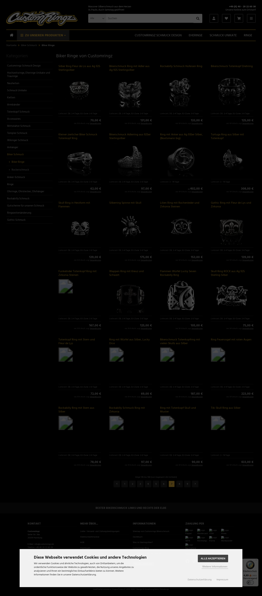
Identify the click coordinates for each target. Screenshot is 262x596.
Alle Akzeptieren (213, 558)
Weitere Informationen (214, 566)
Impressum (222, 579)
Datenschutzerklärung (200, 579)
